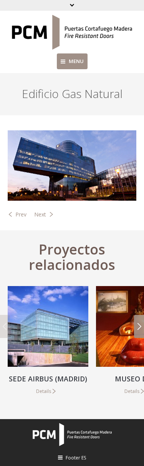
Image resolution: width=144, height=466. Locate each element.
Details (43, 391)
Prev (20, 214)
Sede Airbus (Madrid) (48, 378)
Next (40, 214)
